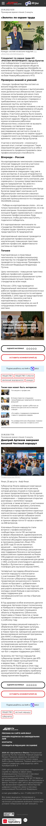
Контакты (7, 742)
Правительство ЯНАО (10, 477)
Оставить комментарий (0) (23, 358)
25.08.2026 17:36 (7, 435)
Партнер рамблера (22, 814)
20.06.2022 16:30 (7, 10)
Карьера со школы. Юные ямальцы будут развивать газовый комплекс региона (20, 324)
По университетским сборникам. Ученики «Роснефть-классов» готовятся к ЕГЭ (26, 422)
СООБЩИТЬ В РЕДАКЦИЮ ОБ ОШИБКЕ (19, 745)
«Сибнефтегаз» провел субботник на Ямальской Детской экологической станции (24, 407)
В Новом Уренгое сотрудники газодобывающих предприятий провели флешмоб (26, 400)
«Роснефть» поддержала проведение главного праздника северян (25, 414)
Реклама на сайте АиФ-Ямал (16, 733)
